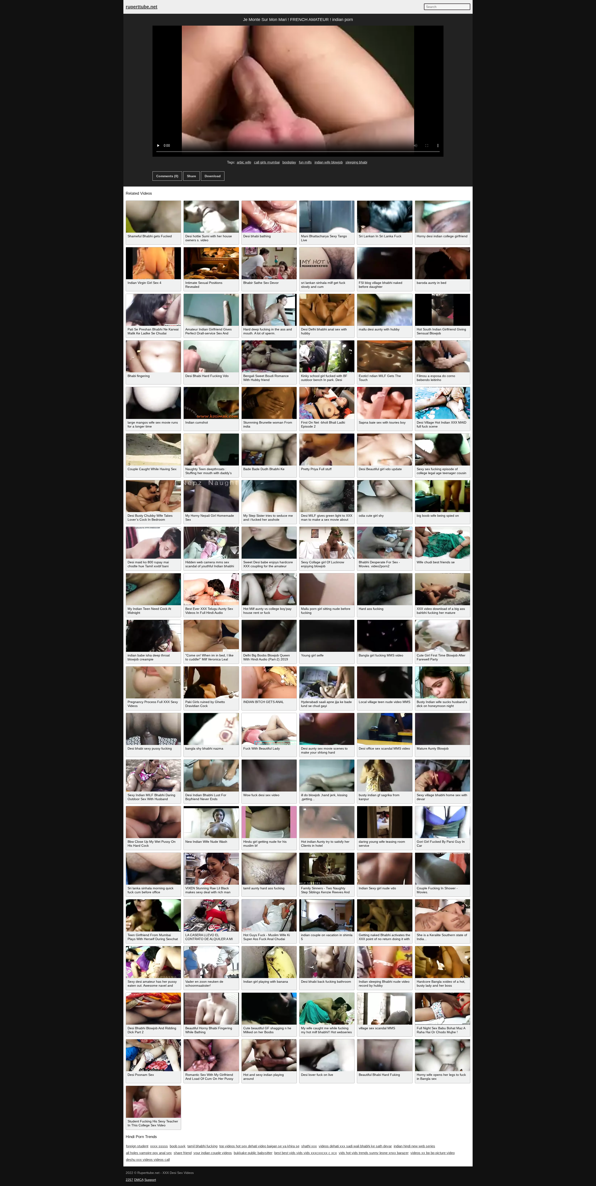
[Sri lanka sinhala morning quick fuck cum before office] (153, 869)
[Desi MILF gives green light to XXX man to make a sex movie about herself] (326, 496)
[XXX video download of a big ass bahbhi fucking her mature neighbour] (442, 589)
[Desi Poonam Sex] (153, 1055)
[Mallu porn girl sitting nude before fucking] (326, 589)
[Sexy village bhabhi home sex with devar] (442, 776)
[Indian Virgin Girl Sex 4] (153, 263)
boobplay (289, 162)
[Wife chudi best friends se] (442, 543)
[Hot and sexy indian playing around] (269, 1055)
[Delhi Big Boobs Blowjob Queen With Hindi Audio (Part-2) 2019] (269, 636)
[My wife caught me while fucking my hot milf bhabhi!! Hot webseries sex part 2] (326, 1009)
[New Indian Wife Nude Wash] (211, 822)
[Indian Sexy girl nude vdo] (384, 869)
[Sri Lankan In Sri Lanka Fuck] (384, 217)
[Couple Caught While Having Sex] (153, 450)
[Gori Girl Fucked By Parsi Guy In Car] (442, 822)
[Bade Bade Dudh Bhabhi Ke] (269, 450)
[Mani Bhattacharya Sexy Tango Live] (326, 217)
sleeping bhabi (356, 162)
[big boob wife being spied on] (442, 496)
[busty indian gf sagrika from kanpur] (384, 776)
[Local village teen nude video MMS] (384, 682)
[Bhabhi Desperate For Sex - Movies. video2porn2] (384, 543)
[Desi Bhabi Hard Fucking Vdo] (211, 356)
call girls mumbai (267, 162)
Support (150, 1180)
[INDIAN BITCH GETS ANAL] (269, 682)
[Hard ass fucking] (384, 589)
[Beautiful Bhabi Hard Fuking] (384, 1055)
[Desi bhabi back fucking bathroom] (326, 962)
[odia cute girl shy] (384, 496)
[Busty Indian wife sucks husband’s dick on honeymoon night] (442, 682)
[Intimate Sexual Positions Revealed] (211, 263)
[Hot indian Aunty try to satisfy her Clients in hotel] (326, 822)
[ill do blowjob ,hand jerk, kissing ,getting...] (326, 776)
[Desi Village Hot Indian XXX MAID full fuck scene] (442, 403)
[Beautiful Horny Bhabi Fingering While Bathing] (211, 1009)
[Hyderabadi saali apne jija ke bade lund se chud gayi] (326, 682)
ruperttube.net (141, 6)
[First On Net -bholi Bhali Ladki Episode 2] (326, 403)
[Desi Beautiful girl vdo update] (384, 450)
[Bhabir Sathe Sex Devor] (269, 263)
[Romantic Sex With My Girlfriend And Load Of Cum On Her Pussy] (211, 1055)
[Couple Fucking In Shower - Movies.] (442, 869)
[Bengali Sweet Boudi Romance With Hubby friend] (269, 356)
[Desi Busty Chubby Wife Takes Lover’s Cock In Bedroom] (153, 496)
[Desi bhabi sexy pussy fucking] (153, 729)
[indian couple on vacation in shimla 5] (326, 915)
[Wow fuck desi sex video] (269, 776)
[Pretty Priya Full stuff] (326, 450)
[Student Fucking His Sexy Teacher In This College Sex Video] (153, 1102)
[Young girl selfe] (326, 636)
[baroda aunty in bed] (442, 263)
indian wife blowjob (329, 162)
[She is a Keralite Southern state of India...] (442, 915)
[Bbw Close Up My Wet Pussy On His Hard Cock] (153, 822)
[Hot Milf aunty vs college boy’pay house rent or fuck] (269, 589)
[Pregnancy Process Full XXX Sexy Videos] (153, 682)
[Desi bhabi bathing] (269, 217)
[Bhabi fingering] (153, 356)
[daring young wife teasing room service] (384, 822)
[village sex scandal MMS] (384, 1009)
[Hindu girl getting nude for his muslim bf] (269, 822)
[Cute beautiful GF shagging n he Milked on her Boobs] (269, 1009)
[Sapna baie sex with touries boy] (384, 403)
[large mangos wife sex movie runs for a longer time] (153, 403)
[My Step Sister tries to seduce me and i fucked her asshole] (269, 496)
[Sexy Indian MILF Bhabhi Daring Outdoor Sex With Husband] (153, 776)
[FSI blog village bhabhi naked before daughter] (384, 263)
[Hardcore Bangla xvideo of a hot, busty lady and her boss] (442, 962)
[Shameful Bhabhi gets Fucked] (153, 217)
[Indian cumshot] (211, 403)
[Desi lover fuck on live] (326, 1055)
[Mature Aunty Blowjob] (442, 729)
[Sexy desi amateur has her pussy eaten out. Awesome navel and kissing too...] (153, 962)
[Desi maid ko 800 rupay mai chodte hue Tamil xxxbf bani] (153, 543)
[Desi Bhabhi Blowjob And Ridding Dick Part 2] (153, 1009)
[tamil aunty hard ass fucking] (269, 869)
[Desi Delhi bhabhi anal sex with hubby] (326, 310)
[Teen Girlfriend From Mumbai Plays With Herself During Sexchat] (153, 915)
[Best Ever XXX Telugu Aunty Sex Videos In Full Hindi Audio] (211, 589)
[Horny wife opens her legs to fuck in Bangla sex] (442, 1055)
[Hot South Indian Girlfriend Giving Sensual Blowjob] (442, 310)
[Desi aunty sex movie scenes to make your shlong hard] (326, 729)
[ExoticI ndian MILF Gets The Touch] (384, 356)
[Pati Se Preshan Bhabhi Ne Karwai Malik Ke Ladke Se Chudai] (153, 310)
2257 (129, 1180)
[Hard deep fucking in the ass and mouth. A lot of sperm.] (269, 310)
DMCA (138, 1180)
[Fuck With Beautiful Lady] (269, 729)
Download (213, 176)
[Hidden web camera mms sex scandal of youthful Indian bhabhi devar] (211, 543)
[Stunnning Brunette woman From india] (269, 403)
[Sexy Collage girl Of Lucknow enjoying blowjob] (326, 543)
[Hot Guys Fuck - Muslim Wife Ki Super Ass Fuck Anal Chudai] (269, 915)
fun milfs (305, 162)
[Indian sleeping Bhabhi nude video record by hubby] (384, 962)
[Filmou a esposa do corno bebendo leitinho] (442, 356)
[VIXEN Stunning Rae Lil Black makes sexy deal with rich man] (211, 869)
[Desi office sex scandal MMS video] (384, 729)
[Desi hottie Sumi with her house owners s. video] (211, 217)
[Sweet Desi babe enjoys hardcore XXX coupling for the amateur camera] (269, 543)
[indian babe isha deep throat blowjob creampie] (153, 636)
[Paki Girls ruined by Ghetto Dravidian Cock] (211, 682)
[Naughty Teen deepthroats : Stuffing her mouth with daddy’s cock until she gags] (211, 450)
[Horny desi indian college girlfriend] (442, 217)
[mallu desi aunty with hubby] (384, 310)
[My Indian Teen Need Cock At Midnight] (153, 589)
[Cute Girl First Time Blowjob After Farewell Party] (442, 636)
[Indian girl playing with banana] (269, 962)
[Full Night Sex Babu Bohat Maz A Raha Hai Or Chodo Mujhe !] (442, 1009)
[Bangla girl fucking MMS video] (384, 636)
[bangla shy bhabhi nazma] (211, 729)
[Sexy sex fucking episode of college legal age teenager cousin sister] (442, 450)
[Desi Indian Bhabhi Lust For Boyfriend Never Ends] (211, 776)
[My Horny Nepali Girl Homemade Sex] (211, 496)
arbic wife (244, 162)
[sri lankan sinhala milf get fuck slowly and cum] (326, 263)
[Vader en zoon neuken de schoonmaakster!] (211, 962)
